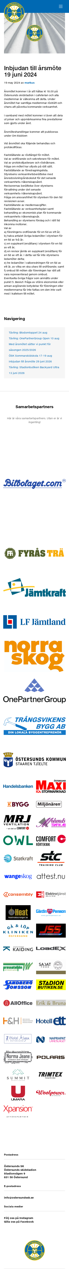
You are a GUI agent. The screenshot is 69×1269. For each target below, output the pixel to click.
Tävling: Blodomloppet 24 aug (28, 332)
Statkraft (18, 858)
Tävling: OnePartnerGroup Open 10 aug (34, 338)
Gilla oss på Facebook (19, 1221)
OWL (18, 840)
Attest (51, 876)
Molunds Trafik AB (51, 822)
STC (51, 858)
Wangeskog (18, 876)
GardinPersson (51, 912)
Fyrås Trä (34, 552)
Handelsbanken (18, 786)
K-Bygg (18, 804)
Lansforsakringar (34, 621)
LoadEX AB (51, 948)
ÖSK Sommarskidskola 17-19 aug (30, 355)
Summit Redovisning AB (18, 1075)
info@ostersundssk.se (19, 1197)
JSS (51, 930)
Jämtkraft (34, 587)
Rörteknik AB (51, 840)
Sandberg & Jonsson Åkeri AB (18, 984)
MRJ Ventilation (18, 822)
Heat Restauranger (18, 912)
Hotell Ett (51, 1020)
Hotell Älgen (18, 1038)
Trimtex (51, 1075)
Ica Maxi (51, 786)
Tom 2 (34, 518)
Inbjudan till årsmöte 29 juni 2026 (30, 361)
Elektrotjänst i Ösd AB (51, 894)
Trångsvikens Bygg (34, 725)
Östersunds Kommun (34, 759)
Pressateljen (18, 966)
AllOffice (18, 1002)
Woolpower (51, 1093)
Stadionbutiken (51, 984)
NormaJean (18, 1057)
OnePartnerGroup (34, 690)
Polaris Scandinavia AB (51, 1057)
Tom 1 (34, 449)
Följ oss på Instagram (18, 1217)
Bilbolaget (34, 483)
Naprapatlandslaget (51, 1038)
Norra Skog (34, 656)
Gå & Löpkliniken (18, 930)
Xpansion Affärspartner (18, 1111)
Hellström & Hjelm (18, 1020)
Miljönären (51, 804)
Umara (18, 1093)
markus (29, 82)
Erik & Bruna (51, 1002)
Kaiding (18, 948)
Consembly (18, 894)
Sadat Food (51, 966)
